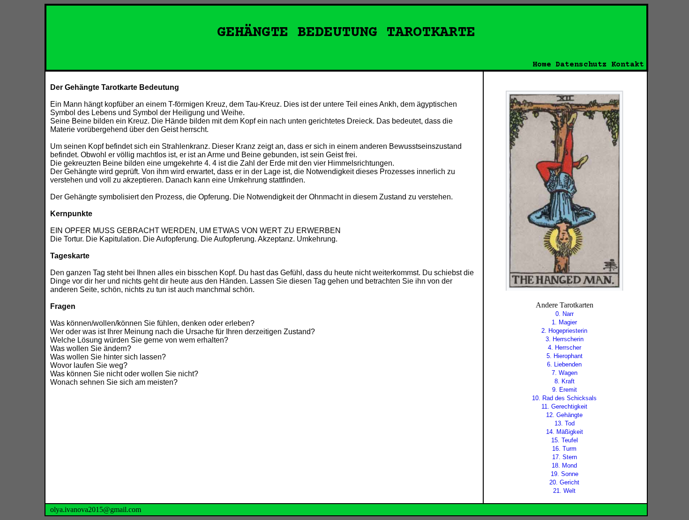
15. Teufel (564, 440)
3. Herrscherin (565, 339)
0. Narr (564, 313)
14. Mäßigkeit (564, 431)
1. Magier (564, 322)
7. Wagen (564, 372)
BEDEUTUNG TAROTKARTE (386, 32)
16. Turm (564, 448)
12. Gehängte (564, 414)
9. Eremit (564, 389)
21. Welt (564, 490)
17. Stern (564, 457)
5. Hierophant (565, 355)
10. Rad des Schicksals (564, 398)
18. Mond (564, 465)
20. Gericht (564, 482)
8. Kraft (564, 381)
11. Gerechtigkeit (564, 406)
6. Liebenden (564, 364)
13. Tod (564, 423)
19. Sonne (564, 473)
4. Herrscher (564, 347)
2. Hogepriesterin (564, 330)
